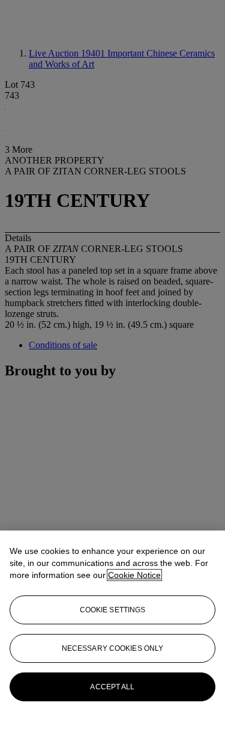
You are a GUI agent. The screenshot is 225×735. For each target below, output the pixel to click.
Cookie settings (113, 610)
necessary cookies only (113, 648)
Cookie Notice (134, 575)
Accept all (112, 687)
